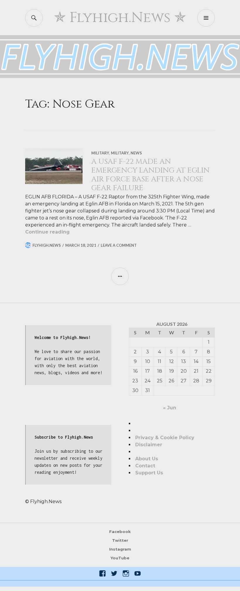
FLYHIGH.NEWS (46, 245)
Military (100, 153)
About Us (146, 458)
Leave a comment (119, 245)
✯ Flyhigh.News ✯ (120, 17)
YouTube (120, 558)
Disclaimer (148, 444)
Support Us (149, 473)
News (136, 153)
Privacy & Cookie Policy (164, 437)
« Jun (169, 408)
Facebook (120, 531)
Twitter (120, 540)
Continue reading (47, 232)
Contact (145, 466)
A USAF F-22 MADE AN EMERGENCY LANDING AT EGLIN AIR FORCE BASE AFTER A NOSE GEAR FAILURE (150, 175)
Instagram (120, 549)
